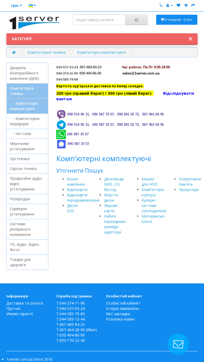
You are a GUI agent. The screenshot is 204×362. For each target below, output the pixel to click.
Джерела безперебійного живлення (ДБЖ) (24, 73)
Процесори (189, 189)
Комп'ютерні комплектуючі (101, 52)
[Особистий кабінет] (169, 5)
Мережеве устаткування (22, 146)
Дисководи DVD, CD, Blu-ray (114, 184)
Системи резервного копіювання (20, 229)
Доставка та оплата (24, 303)
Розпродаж (20, 198)
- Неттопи (20, 133)
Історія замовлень (122, 308)
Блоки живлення (76, 181)
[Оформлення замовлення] (193, 5)
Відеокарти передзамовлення (83, 197)
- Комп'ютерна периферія (24, 121)
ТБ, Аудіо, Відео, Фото (25, 247)
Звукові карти (110, 208)
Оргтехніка (19, 158)
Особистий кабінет (123, 303)
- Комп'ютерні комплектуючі (24, 106)
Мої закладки (118, 313)
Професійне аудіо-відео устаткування (26, 184)
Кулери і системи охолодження (154, 205)
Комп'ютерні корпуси (153, 192)
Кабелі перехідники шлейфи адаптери (115, 224)
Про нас (13, 308)
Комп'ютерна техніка (46, 52)
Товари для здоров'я (20, 262)
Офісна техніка (23, 168)
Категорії (22, 38)
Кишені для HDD (150, 181)
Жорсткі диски (111, 197)
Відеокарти (77, 189)
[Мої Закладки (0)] (178, 5)
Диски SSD (72, 208)
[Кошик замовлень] (186, 5)
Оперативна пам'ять (190, 181)
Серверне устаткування (22, 211)
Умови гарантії (19, 313)
